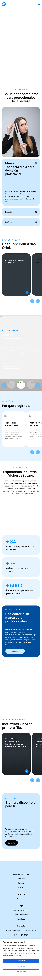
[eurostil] (21, 385)
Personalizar (21, 966)
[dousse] (11, 385)
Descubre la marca (11, 366)
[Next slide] (38, 385)
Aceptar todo (21, 961)
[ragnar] (31, 385)
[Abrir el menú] (39, 4)
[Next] (38, 301)
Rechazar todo (21, 972)
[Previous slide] (4, 385)
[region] (21, 957)
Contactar (11, 843)
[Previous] (32, 301)
